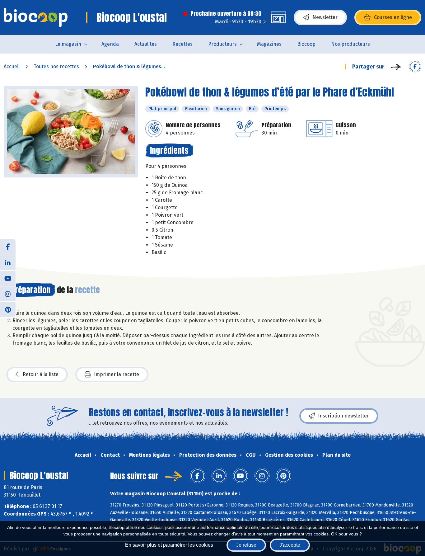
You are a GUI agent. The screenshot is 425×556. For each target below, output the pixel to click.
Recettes (182, 44)
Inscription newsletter (343, 416)
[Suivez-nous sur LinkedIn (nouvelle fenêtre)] (8, 262)
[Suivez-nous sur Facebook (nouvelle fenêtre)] (8, 247)
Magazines (269, 44)
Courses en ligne (393, 17)
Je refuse (246, 545)
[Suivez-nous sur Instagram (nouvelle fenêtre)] (8, 293)
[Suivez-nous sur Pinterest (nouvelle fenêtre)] (8, 309)
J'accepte (289, 545)
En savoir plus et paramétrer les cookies (169, 545)
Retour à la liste (40, 374)
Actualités (145, 44)
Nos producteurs (350, 44)
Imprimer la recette (116, 374)
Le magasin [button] (68, 44)
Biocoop (306, 44)
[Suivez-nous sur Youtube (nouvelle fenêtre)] (8, 278)
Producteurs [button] (222, 44)
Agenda (110, 44)
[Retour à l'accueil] (36, 17)
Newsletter (325, 17)
